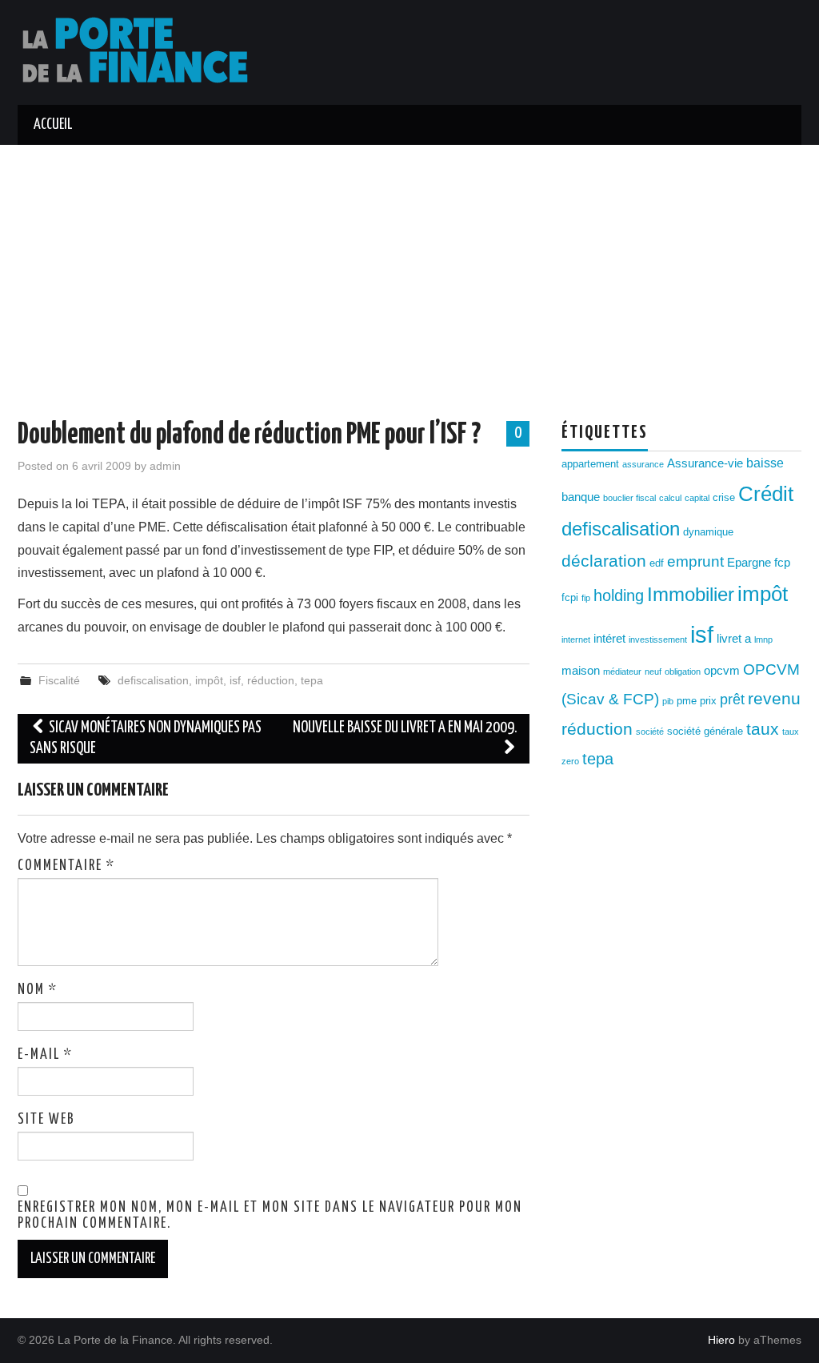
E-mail (45, 1055)
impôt (209, 680)
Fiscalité (59, 680)
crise (724, 497)
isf (235, 680)
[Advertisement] (409, 265)
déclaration (603, 560)
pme (687, 701)
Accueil (53, 125)
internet (575, 639)
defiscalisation (153, 680)
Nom (38, 990)
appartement (590, 464)
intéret (609, 638)
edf (656, 563)
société (650, 731)
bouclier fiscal (629, 498)
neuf (653, 671)
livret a (734, 638)
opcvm (722, 670)
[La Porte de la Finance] (145, 51)
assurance (643, 464)
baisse (765, 462)
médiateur (622, 671)
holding (618, 595)
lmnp (763, 639)
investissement (658, 639)
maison (580, 670)
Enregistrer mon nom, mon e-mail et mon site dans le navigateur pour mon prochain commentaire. (270, 1216)
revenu (774, 698)
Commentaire (66, 866)
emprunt (695, 561)
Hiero (721, 1339)
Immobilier (690, 594)
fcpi (569, 597)
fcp (782, 562)
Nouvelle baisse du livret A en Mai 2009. (405, 728)
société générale (705, 731)
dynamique (708, 532)
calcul (670, 498)
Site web (46, 1119)
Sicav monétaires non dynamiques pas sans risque (146, 738)
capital (697, 498)
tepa (312, 680)
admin (165, 465)
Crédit (765, 494)
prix (708, 701)
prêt (732, 700)
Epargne (749, 562)
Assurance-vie (705, 463)
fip (585, 598)
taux (762, 729)
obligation (683, 671)
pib (667, 701)
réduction (270, 680)
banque (580, 497)
